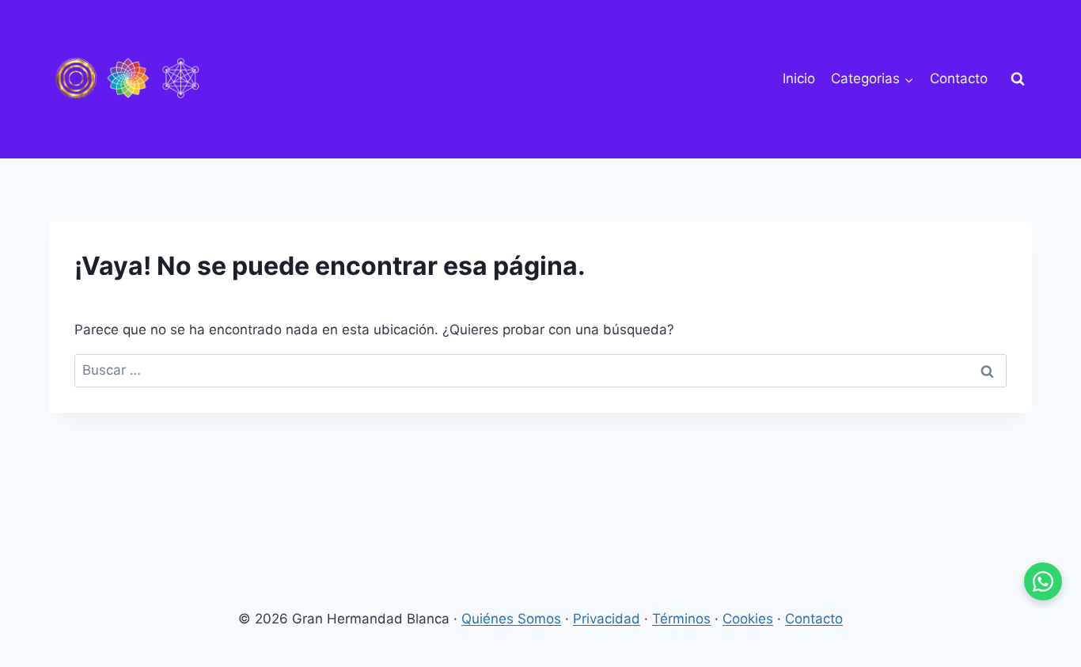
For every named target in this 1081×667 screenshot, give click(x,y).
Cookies (748, 619)
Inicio (799, 78)
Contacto (959, 78)
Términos (681, 619)
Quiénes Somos (511, 619)
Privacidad (606, 619)
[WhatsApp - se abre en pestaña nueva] (1043, 581)
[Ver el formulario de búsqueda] (1017, 79)
